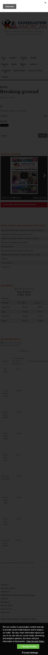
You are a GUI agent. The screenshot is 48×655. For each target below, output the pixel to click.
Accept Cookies (29, 646)
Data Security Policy (35, 641)
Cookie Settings (30, 652)
